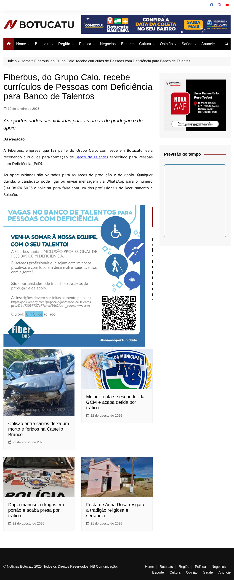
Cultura (145, 44)
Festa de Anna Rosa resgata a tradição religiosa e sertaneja (115, 510)
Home (21, 44)
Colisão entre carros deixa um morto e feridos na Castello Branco (38, 429)
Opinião (166, 44)
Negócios (108, 44)
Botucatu (42, 44)
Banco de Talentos (91, 157)
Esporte (127, 44)
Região (64, 44)
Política (85, 44)
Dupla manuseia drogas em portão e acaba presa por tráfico (36, 510)
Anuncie (208, 44)
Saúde (187, 44)
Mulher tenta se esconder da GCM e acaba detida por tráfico (115, 402)
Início (12, 61)
